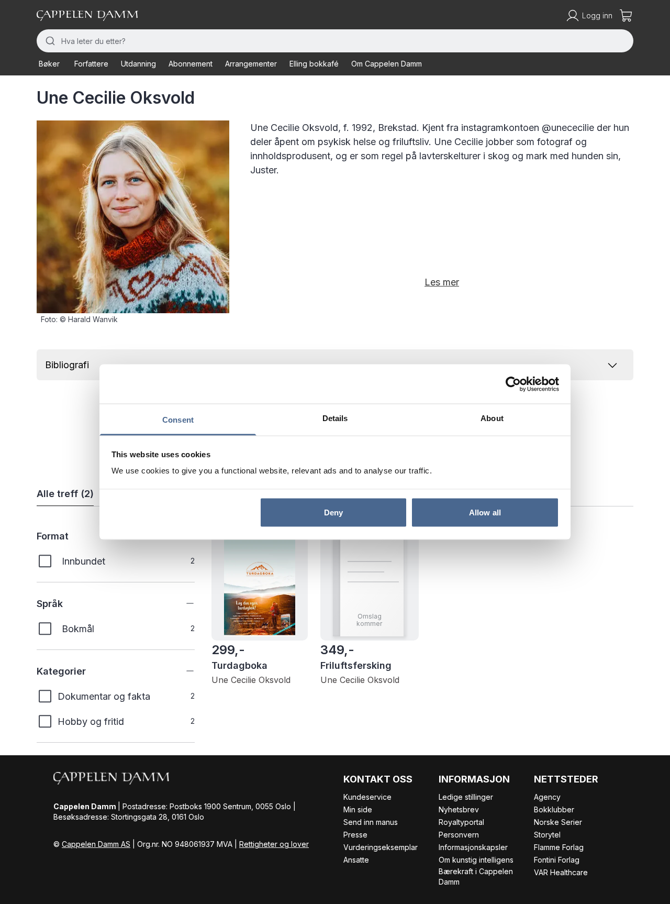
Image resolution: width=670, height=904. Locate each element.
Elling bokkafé (314, 63)
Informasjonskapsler (473, 847)
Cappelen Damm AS (96, 844)
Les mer (442, 282)
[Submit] (49, 40)
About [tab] (492, 418)
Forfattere (91, 63)
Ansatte (356, 859)
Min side (357, 809)
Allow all (485, 512)
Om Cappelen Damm (386, 63)
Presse (355, 834)
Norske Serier (558, 822)
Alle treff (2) (65, 493)
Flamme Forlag (559, 847)
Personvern (459, 834)
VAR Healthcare (561, 872)
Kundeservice (367, 796)
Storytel (547, 834)
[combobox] (335, 40)
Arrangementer (251, 63)
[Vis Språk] (182, 603)
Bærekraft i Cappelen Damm (476, 876)
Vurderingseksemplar (380, 847)
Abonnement (191, 63)
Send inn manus (370, 822)
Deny (333, 512)
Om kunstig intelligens (476, 859)
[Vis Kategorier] (182, 670)
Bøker (49, 63)
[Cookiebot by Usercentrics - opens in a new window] (513, 384)
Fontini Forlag (556, 859)
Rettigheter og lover (274, 844)
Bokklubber (554, 809)
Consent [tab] (178, 419)
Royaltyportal (461, 822)
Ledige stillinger (466, 796)
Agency (547, 796)
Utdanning (138, 63)
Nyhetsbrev (459, 809)
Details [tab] (335, 418)
